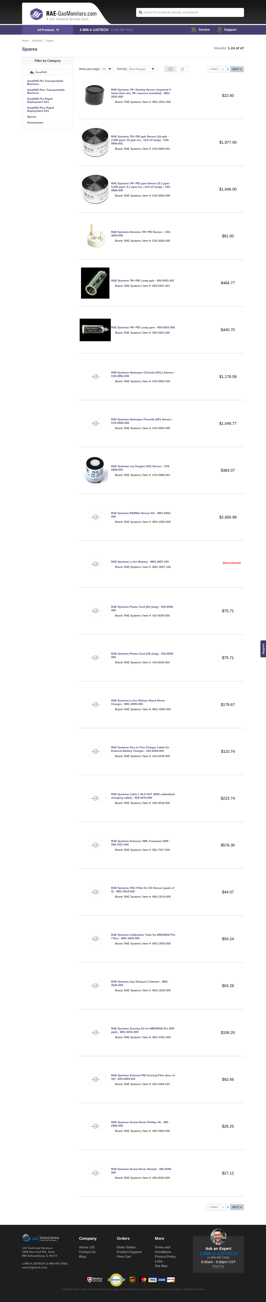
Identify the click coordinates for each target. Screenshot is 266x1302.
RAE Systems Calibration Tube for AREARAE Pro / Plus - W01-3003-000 (143, 936)
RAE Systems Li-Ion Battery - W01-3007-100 (140, 561)
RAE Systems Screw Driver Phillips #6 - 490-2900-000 (140, 1124)
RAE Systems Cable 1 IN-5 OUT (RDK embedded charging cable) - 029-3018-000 (143, 796)
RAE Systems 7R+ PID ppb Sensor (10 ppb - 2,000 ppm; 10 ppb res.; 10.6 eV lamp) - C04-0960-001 (140, 140)
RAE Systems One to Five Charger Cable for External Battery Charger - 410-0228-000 (140, 749)
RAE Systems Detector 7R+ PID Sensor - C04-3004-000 (141, 233)
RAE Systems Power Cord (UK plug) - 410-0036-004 (142, 655)
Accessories (35, 122)
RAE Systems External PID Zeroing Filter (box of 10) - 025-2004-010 (143, 1077)
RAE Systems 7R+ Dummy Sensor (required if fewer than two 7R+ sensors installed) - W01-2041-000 (141, 93)
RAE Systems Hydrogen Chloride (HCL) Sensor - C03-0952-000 (143, 374)
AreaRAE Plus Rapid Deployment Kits (40, 109)
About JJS (87, 1247)
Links (159, 1261)
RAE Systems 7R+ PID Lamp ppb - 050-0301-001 (142, 280)
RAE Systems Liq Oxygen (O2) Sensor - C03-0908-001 (140, 468)
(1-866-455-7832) (122, 29)
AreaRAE (37, 40)
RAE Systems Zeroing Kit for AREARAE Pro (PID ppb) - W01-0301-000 (142, 1030)
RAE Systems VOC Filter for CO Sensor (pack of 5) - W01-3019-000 (142, 889)
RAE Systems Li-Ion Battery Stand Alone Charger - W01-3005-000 (138, 702)
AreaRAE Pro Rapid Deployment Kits (40, 100)
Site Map (161, 1266)
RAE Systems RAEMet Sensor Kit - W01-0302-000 (141, 515)
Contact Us (87, 1252)
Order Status (126, 1247)
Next (236, 69)
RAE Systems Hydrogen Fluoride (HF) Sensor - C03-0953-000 (142, 421)
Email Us (218, 1266)
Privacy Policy (165, 1256)
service (204, 29)
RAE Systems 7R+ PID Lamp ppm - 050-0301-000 (143, 327)
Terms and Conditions (163, 1250)
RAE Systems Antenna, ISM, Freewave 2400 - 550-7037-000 (140, 842)
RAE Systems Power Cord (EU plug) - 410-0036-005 (142, 608)
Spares (31, 116)
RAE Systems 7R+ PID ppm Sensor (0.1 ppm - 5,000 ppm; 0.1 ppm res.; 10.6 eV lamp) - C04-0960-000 (141, 187)
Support (230, 29)
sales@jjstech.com (34, 1267)
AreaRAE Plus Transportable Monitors (46, 91)
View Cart (124, 1256)
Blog (82, 1256)
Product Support (129, 1252)
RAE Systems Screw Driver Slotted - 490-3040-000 (141, 1170)
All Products (45, 29)
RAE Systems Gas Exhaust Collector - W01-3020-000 (140, 983)
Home (25, 40)
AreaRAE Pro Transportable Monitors (45, 82)
